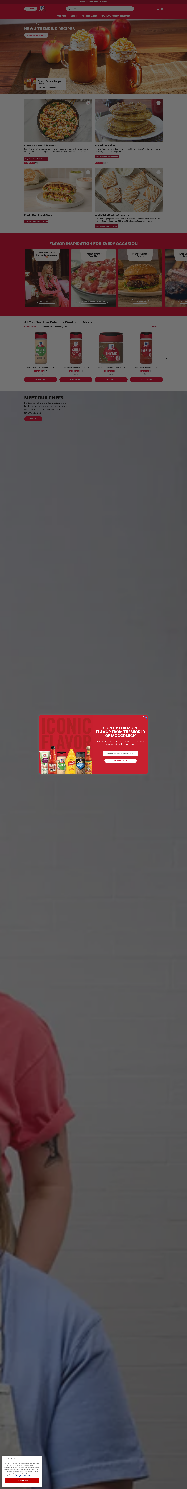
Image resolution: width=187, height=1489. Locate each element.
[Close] (39, 1459)
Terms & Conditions (26, 1476)
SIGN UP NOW (120, 761)
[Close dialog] (145, 718)
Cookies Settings (22, 1480)
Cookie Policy (15, 1476)
